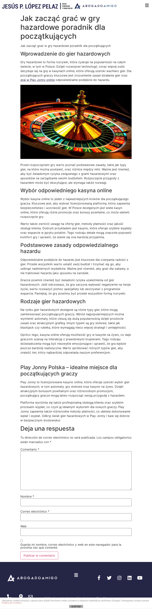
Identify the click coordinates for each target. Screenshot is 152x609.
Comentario (29, 449)
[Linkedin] (129, 577)
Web (23, 526)
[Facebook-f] (99, 577)
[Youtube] (139, 577)
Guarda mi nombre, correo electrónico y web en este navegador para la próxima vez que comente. (70, 546)
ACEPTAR (76, 606)
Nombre (27, 496)
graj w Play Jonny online (37, 80)
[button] (76, 575)
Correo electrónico (34, 511)
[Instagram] (119, 577)
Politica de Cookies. (12, 603)
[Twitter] (109, 577)
